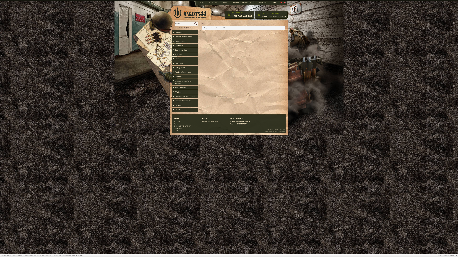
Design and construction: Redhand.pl (275, 131)
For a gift (178, 105)
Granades (178, 54)
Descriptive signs (181, 50)
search (195, 23)
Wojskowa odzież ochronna (185, 96)
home (201, 2)
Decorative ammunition (183, 37)
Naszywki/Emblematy (183, 101)
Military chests (180, 68)
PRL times (178, 92)
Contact (274, 2)
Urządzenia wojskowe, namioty (183, 82)
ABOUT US (213, 2)
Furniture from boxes (183, 72)
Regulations (262, 2)
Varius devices (180, 88)
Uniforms (178, 76)
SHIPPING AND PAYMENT (242, 2)
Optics (177, 59)
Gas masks (179, 46)
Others (177, 110)
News (225, 2)
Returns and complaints (210, 122)
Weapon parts (180, 41)
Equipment (179, 63)
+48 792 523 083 (242, 15)
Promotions (179, 32)
